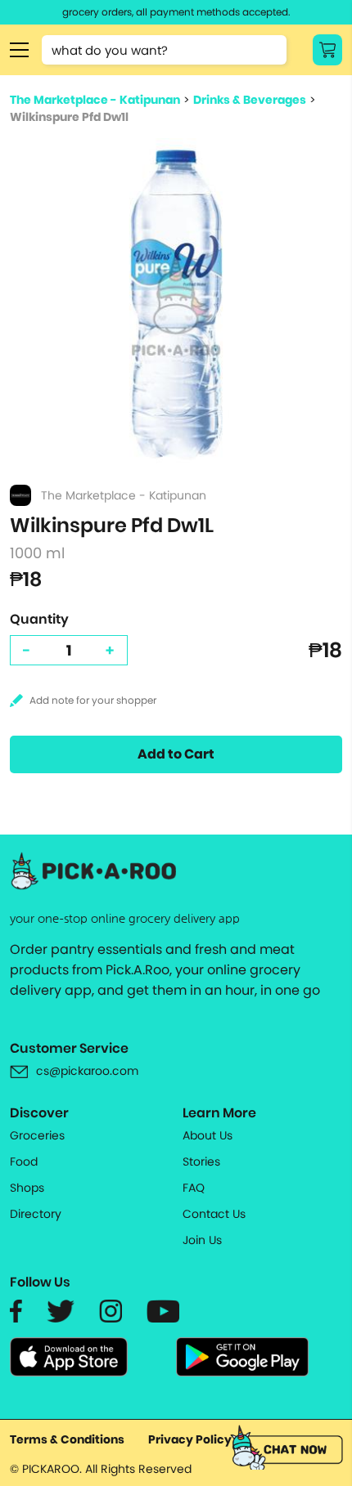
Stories (201, 1161)
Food (24, 1161)
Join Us (202, 1240)
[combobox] (164, 50)
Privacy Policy (190, 1439)
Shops (27, 1187)
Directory (35, 1214)
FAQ (194, 1187)
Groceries (37, 1135)
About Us (207, 1135)
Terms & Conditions (67, 1439)
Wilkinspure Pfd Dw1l (69, 117)
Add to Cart (176, 754)
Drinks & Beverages (249, 100)
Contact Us (214, 1214)
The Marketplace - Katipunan (95, 100)
